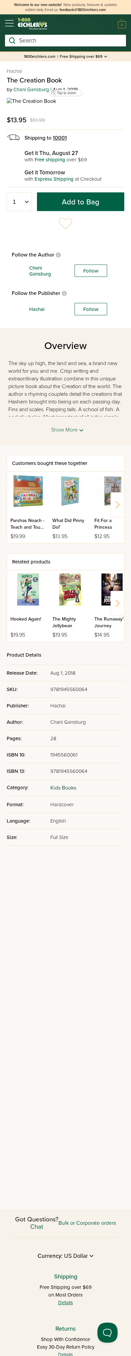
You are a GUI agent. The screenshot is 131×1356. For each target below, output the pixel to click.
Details (65, 1303)
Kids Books (63, 788)
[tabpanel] (65, 101)
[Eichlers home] (32, 24)
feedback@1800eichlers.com (82, 10)
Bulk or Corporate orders (87, 1223)
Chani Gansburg (31, 90)
